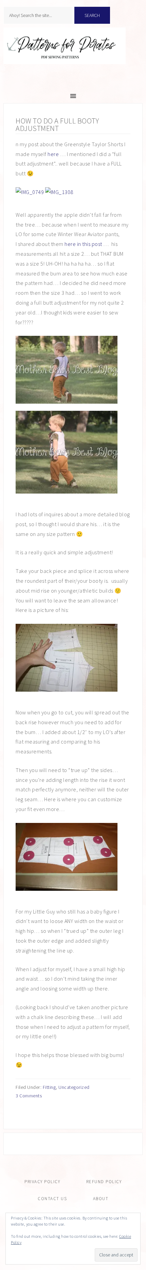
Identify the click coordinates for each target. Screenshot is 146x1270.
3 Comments (29, 1096)
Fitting (49, 1087)
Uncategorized (74, 1087)
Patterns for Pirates (73, 52)
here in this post (83, 243)
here (53, 154)
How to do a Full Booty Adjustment (57, 124)
